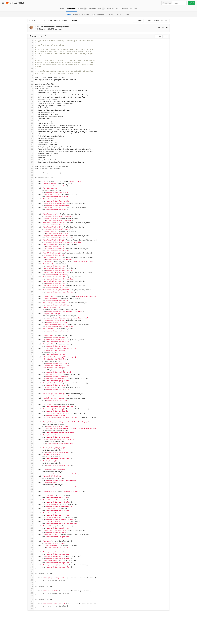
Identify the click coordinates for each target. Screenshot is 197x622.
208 (31, 489)
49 (32, 145)
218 (31, 511)
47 (32, 140)
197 (31, 465)
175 (31, 417)
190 (31, 450)
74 (32, 199)
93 (32, 240)
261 (31, 604)
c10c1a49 (160, 27)
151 (31, 365)
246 (31, 571)
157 (31, 378)
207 (31, 487)
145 (31, 352)
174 (31, 415)
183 (31, 435)
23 (32, 88)
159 (31, 383)
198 (31, 467)
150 (31, 363)
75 (32, 201)
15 (32, 71)
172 (31, 411)
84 (32, 220)
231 (31, 539)
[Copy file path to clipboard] (45, 36)
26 (32, 95)
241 (31, 560)
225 (31, 526)
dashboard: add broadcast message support (52, 27)
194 (31, 459)
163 (31, 391)
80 (32, 212)
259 (31, 599)
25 (32, 93)
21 (32, 84)
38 (32, 121)
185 (31, 439)
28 (32, 99)
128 (31, 316)
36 (32, 116)
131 (31, 322)
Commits (76, 14)
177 (31, 422)
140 (31, 342)
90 (32, 233)
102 (31, 259)
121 (31, 300)
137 (31, 335)
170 (31, 407)
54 (32, 155)
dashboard (65, 20)
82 (32, 216)
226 (31, 528)
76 (32, 203)
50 (32, 147)
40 (32, 125)
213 (31, 500)
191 (31, 452)
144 (31, 350)
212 (31, 498)
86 (32, 225)
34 (32, 112)
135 (31, 331)
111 (31, 279)
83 (32, 218)
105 (31, 266)
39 (32, 123)
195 (31, 461)
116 (31, 290)
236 (31, 550)
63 (32, 175)
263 (31, 608)
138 (31, 337)
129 (31, 318)
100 (31, 255)
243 (31, 565)
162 (31, 389)
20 (32, 82)
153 (31, 370)
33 (32, 110)
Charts (127, 14)
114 (31, 285)
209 (31, 491)
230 (31, 537)
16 (32, 73)
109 (31, 274)
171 (31, 409)
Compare (119, 14)
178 (31, 424)
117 (31, 292)
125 (31, 309)
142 (31, 346)
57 (32, 162)
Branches (85, 14)
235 (31, 547)
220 (31, 515)
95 (32, 244)
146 (31, 355)
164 (31, 394)
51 (32, 149)
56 (32, 160)
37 (32, 119)
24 (32, 90)
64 (32, 177)
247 (31, 573)
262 (31, 606)
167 (31, 400)
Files (69, 14)
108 (31, 272)
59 (32, 166)
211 (31, 495)
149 (31, 361)
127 (31, 313)
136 (31, 333)
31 (32, 106)
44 (32, 134)
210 (31, 493)
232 (31, 541)
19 (32, 80)
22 (32, 86)
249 (31, 578)
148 (31, 359)
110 (31, 277)
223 (31, 521)
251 (31, 582)
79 (32, 210)
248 (31, 576)
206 (31, 485)
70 (32, 190)
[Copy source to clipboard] (156, 36)
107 (31, 270)
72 (32, 194)
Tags (93, 14)
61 (32, 171)
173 (31, 413)
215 (31, 504)
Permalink (164, 20)
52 (32, 151)
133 (31, 326)
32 (32, 108)
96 (32, 246)
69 (32, 188)
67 (32, 184)
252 (31, 584)
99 (32, 253)
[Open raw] (160, 36)
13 (32, 67)
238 (31, 554)
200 (31, 472)
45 (32, 136)
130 (31, 320)
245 (31, 569)
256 (31, 593)
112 (31, 281)
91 (32, 236)
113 (31, 283)
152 (31, 368)
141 (31, 344)
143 (31, 348)
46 (32, 138)
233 (31, 543)
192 (31, 454)
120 (31, 298)
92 (32, 238)
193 (31, 456)
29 (32, 101)
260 (31, 602)
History (156, 20)
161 (31, 387)
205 (31, 482)
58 (32, 164)
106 (31, 268)
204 (31, 480)
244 (31, 567)
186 (31, 441)
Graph (111, 14)
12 (32, 64)
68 (32, 186)
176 (31, 420)
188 (31, 446)
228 (31, 532)
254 (31, 589)
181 (31, 430)
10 (32, 60)
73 (32, 197)
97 (32, 249)
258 (31, 597)
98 (32, 251)
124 (31, 307)
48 (32, 142)
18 (32, 77)
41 (32, 127)
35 (32, 114)
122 (31, 303)
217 (31, 508)
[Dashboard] (7, 4)
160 (31, 385)
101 (31, 257)
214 (31, 502)
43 (32, 132)
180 (31, 428)
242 (31, 563)
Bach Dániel (39, 29)
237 (31, 552)
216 (31, 506)
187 (31, 443)
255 (31, 591)
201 (31, 474)
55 (32, 158)
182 (31, 433)
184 (31, 437)
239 (31, 556)
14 (32, 69)
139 (31, 339)
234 (31, 545)
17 (32, 75)
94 (32, 242)
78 (32, 207)
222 (31, 519)
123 (31, 305)
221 (31, 517)
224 (31, 524)
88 (32, 229)
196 (31, 463)
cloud (21, 3)
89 (32, 231)
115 (31, 287)
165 (31, 396)
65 (32, 179)
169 (31, 404)
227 (31, 530)
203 (31, 478)
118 (31, 294)
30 (32, 103)
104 (31, 264)
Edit (165, 36)
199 (31, 469)
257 (31, 595)
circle (56, 20)
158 (31, 381)
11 (32, 62)
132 (31, 324)
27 (32, 97)
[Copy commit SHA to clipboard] (167, 27)
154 (31, 372)
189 (31, 448)
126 (31, 311)
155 (31, 374)
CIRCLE (13, 3)
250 (31, 580)
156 (31, 376)
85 (32, 223)
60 (32, 168)
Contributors (101, 14)
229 (31, 534)
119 (31, 296)
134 (31, 329)
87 (32, 227)
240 (31, 558)
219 (31, 513)
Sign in (191, 3)
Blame (148, 20)
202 (31, 476)
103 (31, 262)
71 (32, 192)
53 (32, 153)
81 (32, 214)
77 (32, 205)
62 (32, 173)
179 (31, 426)
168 (31, 402)
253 (31, 586)
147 (31, 357)
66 (32, 181)
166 (31, 398)
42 (32, 129)
